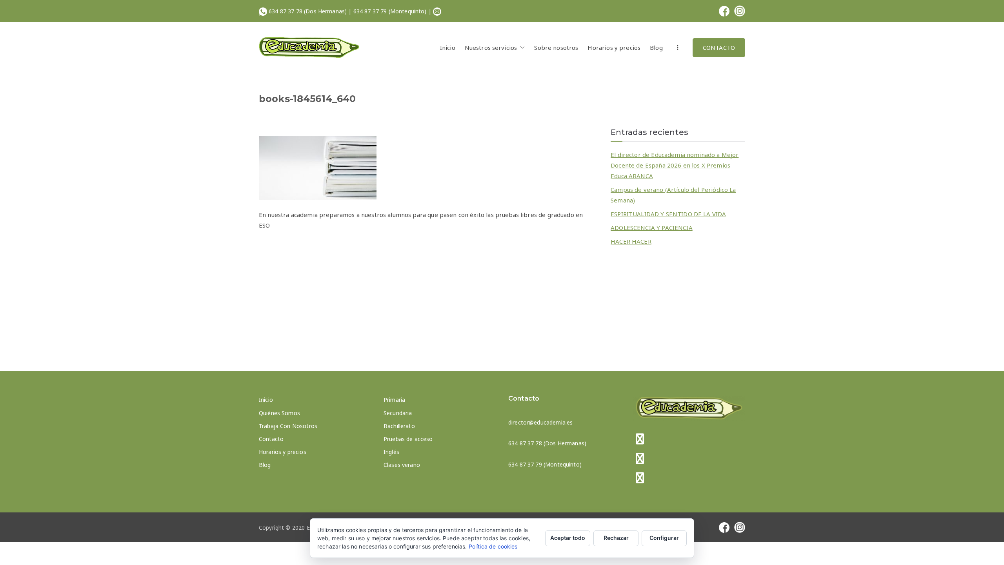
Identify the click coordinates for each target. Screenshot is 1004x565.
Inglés (391, 452)
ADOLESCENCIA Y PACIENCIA (652, 227)
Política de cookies (493, 546)
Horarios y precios (613, 47)
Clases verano (402, 464)
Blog (656, 47)
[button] (521, 47)
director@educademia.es (540, 422)
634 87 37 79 (370, 11)
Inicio (447, 47)
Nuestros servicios (491, 47)
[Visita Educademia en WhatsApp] (640, 478)
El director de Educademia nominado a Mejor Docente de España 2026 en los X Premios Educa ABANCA (674, 165)
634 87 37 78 (285, 11)
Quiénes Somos (279, 413)
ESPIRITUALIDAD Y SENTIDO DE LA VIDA (668, 214)
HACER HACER (631, 241)
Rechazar (616, 537)
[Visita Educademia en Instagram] (640, 459)
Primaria (394, 399)
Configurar (664, 537)
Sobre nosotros (556, 47)
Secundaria (398, 413)
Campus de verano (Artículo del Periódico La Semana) (673, 195)
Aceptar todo (567, 537)
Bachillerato (399, 426)
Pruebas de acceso (408, 439)
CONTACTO (719, 47)
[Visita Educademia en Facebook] (640, 440)
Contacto (271, 439)
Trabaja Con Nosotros (288, 426)
